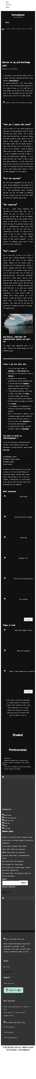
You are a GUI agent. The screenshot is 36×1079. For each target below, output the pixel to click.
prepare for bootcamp (14, 762)
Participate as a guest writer (14, 1012)
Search (23, 883)
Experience (7, 758)
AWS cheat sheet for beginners (13, 861)
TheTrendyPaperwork (10, 1037)
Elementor (26, 383)
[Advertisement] (18, 46)
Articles (8, 5)
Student (18, 735)
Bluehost (10, 376)
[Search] (33, 22)
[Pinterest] (9, 893)
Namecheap (11, 371)
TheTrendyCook (8, 1032)
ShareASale (25, 429)
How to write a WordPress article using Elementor (17, 766)
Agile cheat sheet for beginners (13, 849)
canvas (14, 403)
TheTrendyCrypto (9, 1027)
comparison (5, 762)
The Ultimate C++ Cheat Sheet (12, 864)
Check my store (9, 983)
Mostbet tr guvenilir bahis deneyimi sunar (17, 837)
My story (7, 967)
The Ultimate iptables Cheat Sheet (14, 846)
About (7, 7)
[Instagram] (6, 893)
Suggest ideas (8, 1015)
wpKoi (27, 393)
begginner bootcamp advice (11, 760)
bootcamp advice (23, 760)
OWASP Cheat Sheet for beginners (13, 852)
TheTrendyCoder (18, 15)
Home (7, 2)
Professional (18, 750)
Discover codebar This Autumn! (12, 769)
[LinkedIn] (3, 893)
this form (6, 450)
